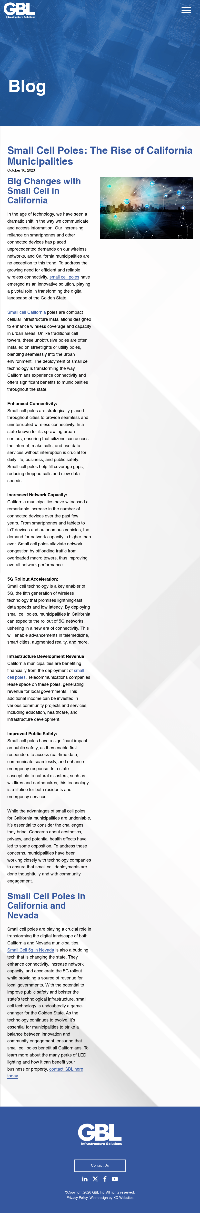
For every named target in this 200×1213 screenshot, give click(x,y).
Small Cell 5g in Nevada (30, 950)
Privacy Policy (77, 1198)
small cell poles (64, 277)
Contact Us (100, 1165)
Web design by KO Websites (111, 1198)
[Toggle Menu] (186, 10)
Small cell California (26, 312)
